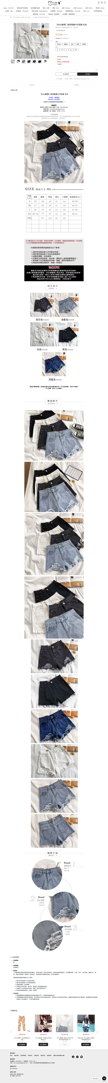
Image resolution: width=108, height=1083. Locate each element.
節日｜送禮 (46, 8)
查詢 (11, 1055)
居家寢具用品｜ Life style (72, 11)
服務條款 (49, 1055)
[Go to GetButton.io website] (104, 1081)
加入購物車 (66, 74)
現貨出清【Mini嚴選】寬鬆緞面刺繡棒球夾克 (86, 1038)
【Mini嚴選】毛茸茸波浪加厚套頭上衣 (43, 1038)
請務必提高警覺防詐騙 (58, 1055)
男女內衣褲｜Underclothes (39, 11)
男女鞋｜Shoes (100, 8)
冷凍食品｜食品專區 (53, 14)
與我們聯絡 (23, 1055)
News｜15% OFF (9, 8)
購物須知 (36, 1055)
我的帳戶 (30, 1055)
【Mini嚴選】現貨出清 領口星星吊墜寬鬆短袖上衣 (64, 1038)
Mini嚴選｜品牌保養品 (68, 14)
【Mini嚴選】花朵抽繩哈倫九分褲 (22, 1038)
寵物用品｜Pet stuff (39, 14)
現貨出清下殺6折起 (22, 8)
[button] (51, 41)
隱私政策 (43, 1055)
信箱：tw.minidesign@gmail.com (19, 1063)
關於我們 (16, 1055)
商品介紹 (32, 85)
